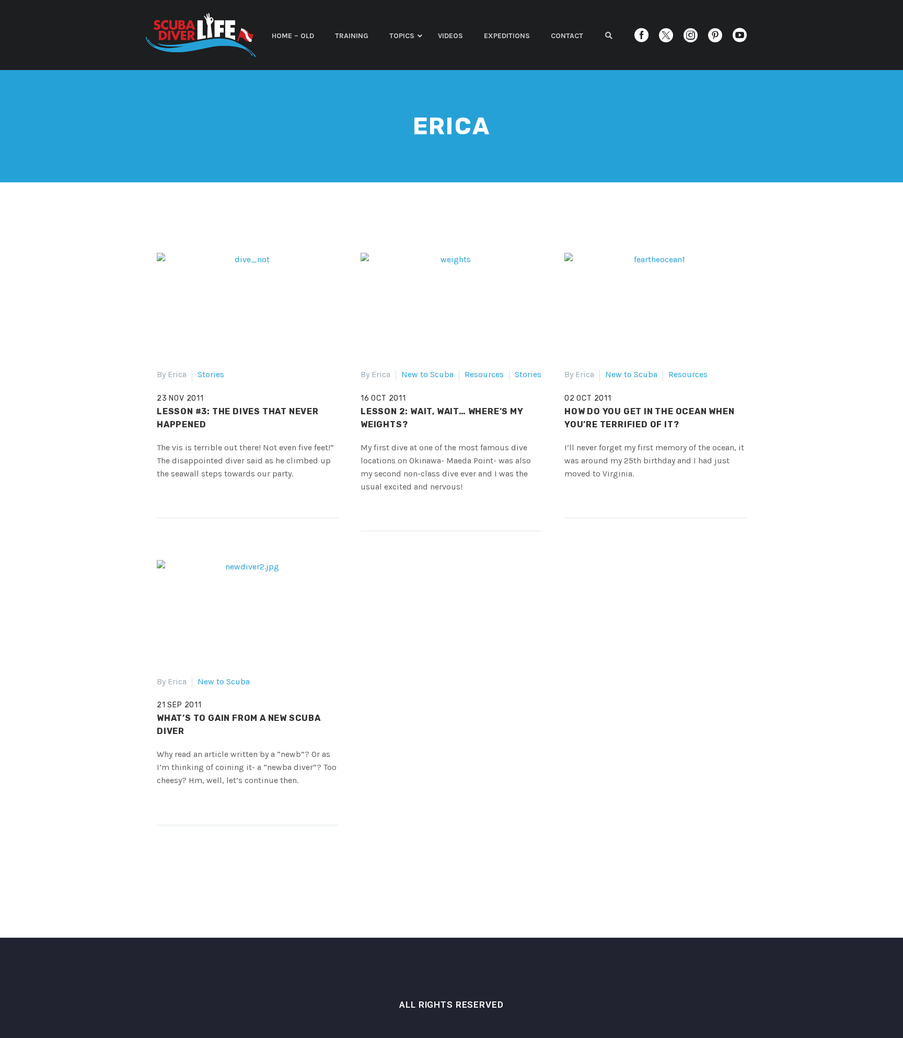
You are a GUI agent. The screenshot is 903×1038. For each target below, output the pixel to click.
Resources (484, 374)
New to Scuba (427, 374)
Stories (211, 374)
